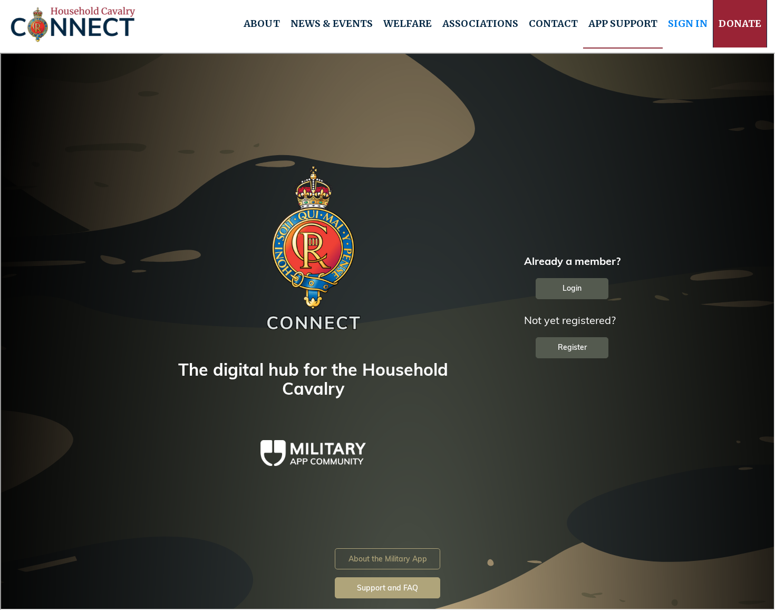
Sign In (688, 23)
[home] (73, 24)
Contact (553, 23)
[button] (261, 23)
